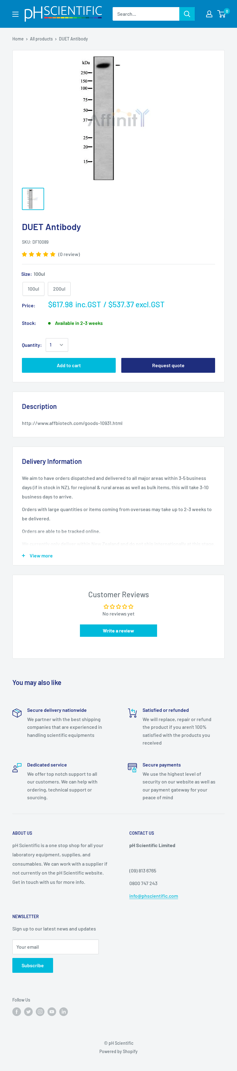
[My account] (209, 13)
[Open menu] (15, 14)
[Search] (187, 14)
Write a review (118, 630)
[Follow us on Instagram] (40, 1011)
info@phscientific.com (153, 896)
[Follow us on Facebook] (16, 1011)
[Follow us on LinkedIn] (63, 1011)
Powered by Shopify (118, 1051)
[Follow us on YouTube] (52, 1011)
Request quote (168, 365)
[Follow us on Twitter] (28, 1011)
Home (18, 38)
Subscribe (33, 965)
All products (41, 38)
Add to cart (69, 365)
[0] (222, 14)
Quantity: (32, 345)
